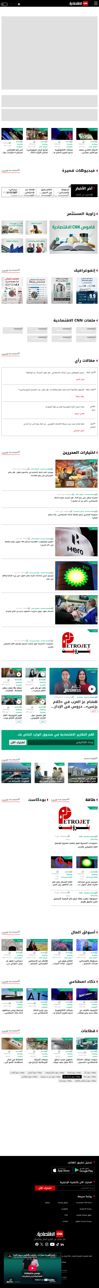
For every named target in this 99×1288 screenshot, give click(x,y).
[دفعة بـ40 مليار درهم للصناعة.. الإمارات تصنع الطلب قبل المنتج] (11, 672)
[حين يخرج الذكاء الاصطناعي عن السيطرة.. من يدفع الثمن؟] (37, 994)
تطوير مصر (68, 1039)
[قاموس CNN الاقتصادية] (74, 237)
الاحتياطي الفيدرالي (40, 940)
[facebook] (37, 1244)
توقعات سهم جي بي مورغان (50, 1077)
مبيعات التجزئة (42, 1039)
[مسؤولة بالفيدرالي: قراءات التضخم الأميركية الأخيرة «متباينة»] (87, 945)
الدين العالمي (67, 940)
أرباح (45, 129)
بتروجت (94, 631)
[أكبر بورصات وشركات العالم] (12, 228)
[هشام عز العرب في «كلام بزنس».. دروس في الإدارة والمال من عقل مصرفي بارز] (74, 681)
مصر (43, 669)
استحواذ (19, 940)
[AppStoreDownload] (62, 1170)
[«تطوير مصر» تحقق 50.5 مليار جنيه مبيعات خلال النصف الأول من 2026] (62, 1044)
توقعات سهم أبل (90, 1072)
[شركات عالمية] (12, 245)
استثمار (94, 528)
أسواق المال (93, 146)
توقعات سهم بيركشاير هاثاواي (85, 1081)
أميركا (95, 940)
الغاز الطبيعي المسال (14, 697)
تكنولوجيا (69, 146)
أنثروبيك (94, 990)
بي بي (94, 562)
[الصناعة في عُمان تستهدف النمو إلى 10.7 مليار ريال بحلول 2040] (12, 1044)
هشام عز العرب (92, 669)
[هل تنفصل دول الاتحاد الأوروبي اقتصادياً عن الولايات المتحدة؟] (35, 700)
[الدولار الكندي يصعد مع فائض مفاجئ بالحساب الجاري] (87, 134)
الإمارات (18, 669)
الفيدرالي (94, 764)
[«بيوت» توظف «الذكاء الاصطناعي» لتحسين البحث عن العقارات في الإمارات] (87, 1044)
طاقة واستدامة (34, 573)
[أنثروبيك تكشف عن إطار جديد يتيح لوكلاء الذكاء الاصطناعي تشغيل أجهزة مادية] (87, 994)
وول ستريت (93, 597)
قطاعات (94, 1056)
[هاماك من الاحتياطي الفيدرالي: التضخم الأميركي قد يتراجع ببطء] (37, 945)
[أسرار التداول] (36, 228)
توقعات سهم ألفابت (17, 1072)
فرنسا (43, 697)
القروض (61, 764)
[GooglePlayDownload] (84, 1170)
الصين (29, 764)
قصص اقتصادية (79, 511)
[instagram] (46, 1244)
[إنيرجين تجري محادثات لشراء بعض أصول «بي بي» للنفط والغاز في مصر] (76, 575)
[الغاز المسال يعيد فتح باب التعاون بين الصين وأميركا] (61, 862)
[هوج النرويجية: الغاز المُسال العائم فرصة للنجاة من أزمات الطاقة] (11, 700)
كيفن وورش (93, 461)
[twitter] (62, 1244)
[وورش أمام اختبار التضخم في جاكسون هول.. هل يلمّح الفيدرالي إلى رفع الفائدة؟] (76, 473)
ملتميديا (80, 697)
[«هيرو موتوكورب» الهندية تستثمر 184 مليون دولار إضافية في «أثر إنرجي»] (76, 541)
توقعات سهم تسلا (90, 1077)
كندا (95, 129)
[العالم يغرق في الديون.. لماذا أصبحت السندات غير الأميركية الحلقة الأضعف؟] (62, 945)
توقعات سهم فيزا (66, 1081)
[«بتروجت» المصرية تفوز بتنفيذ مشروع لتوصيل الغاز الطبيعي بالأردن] (76, 643)
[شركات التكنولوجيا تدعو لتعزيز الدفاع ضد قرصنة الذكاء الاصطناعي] (62, 134)
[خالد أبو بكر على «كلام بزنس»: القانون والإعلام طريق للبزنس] (35, 672)
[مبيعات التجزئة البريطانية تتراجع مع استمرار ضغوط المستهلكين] (37, 1044)
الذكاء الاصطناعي (66, 129)
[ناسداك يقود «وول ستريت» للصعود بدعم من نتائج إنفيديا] (76, 609)
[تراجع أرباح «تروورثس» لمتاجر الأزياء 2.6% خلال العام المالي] (37, 134)
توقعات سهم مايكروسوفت (54, 1072)
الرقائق (19, 129)
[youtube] (52, 1244)
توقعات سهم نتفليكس (29, 1077)
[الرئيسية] (78, 3)
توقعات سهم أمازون (35, 1072)
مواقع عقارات (92, 1039)
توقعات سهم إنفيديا (74, 1072)
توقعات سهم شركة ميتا (72, 1077)
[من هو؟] (36, 245)
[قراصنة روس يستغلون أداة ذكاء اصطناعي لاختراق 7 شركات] (12, 994)
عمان (20, 1039)
